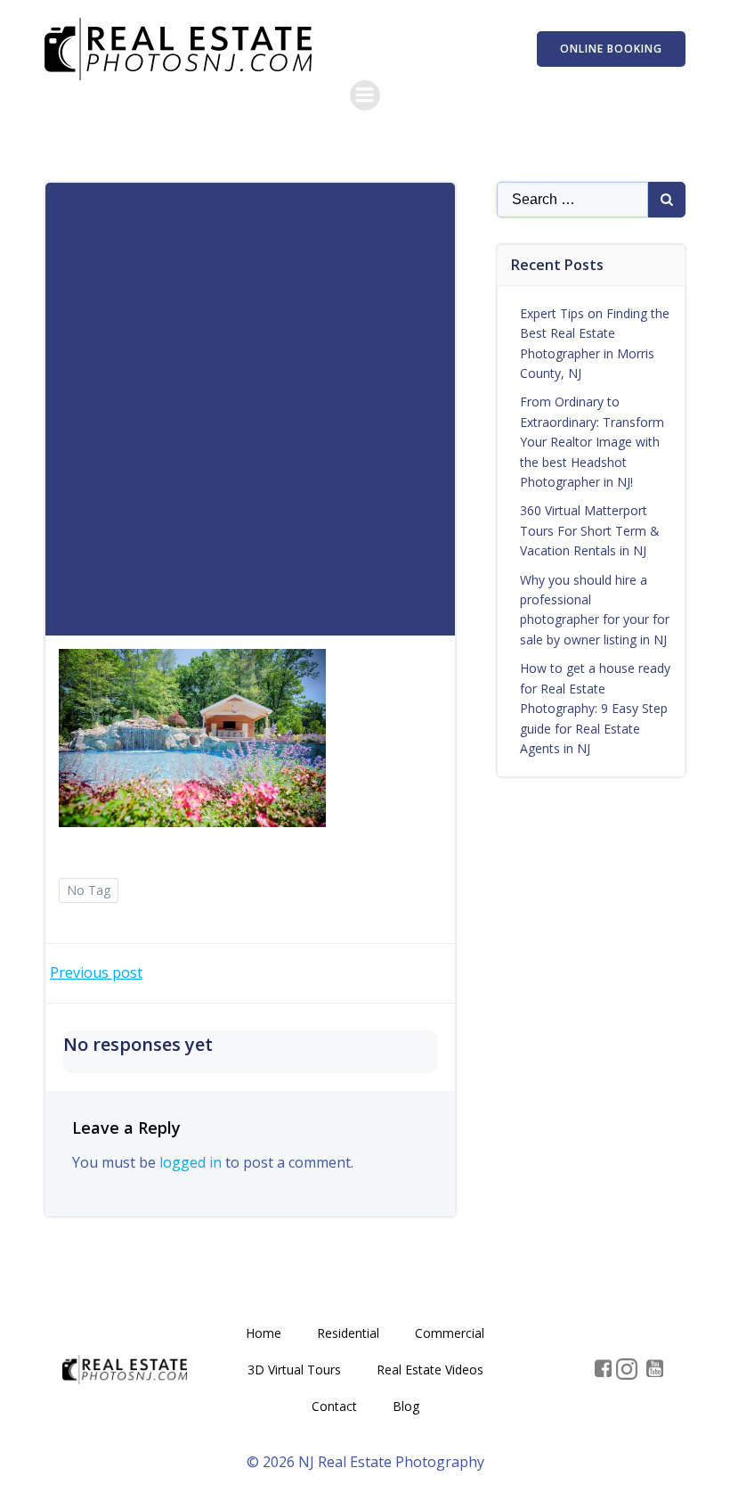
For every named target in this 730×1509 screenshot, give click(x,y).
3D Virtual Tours (294, 1369)
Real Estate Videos (430, 1369)
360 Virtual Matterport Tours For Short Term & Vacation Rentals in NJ (590, 530)
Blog (406, 1406)
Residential (348, 1332)
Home (263, 1332)
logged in (190, 1162)
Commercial (449, 1332)
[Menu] (365, 95)
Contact (334, 1406)
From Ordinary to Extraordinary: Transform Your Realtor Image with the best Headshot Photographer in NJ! (592, 441)
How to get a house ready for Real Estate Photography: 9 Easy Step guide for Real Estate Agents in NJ (595, 708)
